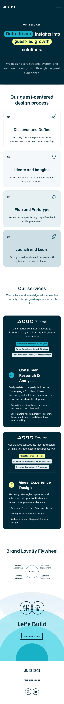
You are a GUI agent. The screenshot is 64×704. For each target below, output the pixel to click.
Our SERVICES (32, 680)
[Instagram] (28, 691)
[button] (57, 6)
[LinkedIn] (36, 691)
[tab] (32, 343)
